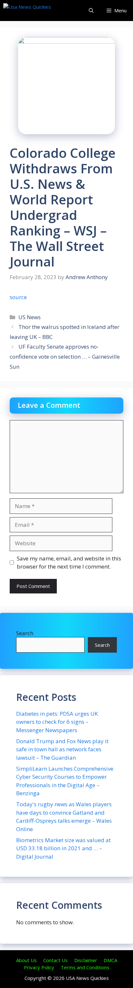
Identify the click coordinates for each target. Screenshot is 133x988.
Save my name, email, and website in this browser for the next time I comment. (69, 562)
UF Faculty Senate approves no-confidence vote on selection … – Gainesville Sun (65, 356)
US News (29, 317)
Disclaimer (85, 960)
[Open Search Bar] (91, 10)
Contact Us (55, 960)
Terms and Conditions (85, 967)
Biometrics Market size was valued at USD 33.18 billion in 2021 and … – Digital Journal (63, 848)
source (18, 297)
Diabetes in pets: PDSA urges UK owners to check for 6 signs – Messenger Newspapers (57, 722)
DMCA (110, 960)
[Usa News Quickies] (39, 10)
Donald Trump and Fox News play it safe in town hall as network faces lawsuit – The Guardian (62, 749)
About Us (26, 960)
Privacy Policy (39, 967)
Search (24, 633)
